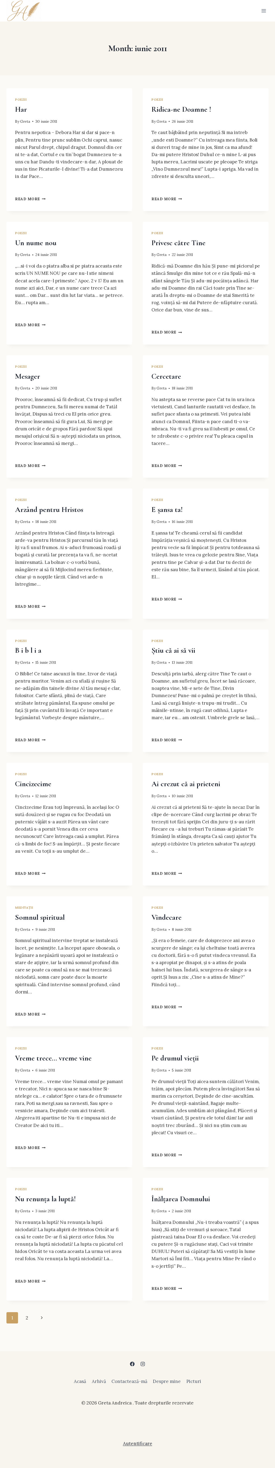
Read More (30, 198)
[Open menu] (264, 10)
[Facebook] (132, 1363)
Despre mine (167, 1381)
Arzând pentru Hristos (49, 509)
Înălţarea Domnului (180, 1198)
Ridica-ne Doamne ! (181, 109)
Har (21, 109)
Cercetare (166, 376)
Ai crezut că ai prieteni (185, 783)
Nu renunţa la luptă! (45, 1198)
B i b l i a (28, 650)
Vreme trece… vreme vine (53, 1058)
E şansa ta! (167, 509)
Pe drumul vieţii (175, 1058)
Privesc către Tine (178, 242)
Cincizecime (33, 783)
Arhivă (99, 1381)
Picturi (193, 1381)
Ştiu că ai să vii (173, 650)
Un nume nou (35, 242)
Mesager (27, 376)
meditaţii (24, 907)
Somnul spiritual (40, 917)
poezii (21, 99)
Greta (25, 121)
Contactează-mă (129, 1381)
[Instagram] (142, 1363)
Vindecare (166, 917)
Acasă (80, 1381)
